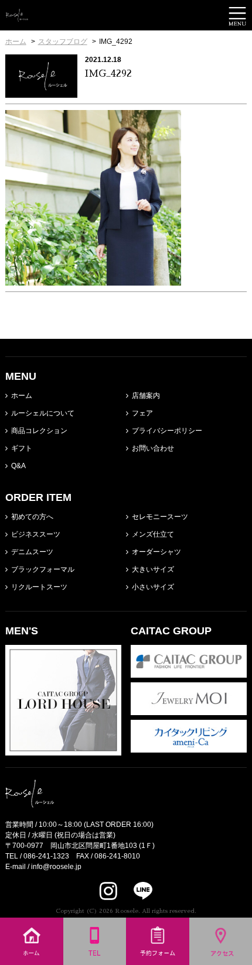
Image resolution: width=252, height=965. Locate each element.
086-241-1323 (46, 856)
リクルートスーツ (39, 587)
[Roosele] (17, 16)
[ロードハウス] (63, 750)
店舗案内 (146, 396)
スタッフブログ (62, 41)
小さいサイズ (153, 587)
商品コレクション (39, 431)
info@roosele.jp (56, 867)
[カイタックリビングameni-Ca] (189, 747)
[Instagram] (108, 891)
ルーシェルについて (42, 413)
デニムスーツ (32, 552)
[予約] (157, 960)
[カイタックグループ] (189, 672)
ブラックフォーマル (42, 569)
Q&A (18, 466)
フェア (142, 413)
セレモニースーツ (160, 517)
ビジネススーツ (35, 534)
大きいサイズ (153, 569)
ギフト (21, 448)
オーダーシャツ (156, 552)
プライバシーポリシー (167, 431)
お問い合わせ (153, 448)
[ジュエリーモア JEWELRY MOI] (189, 710)
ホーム (21, 396)
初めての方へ (32, 517)
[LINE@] (135, 890)
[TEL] (95, 960)
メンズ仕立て (153, 534)
